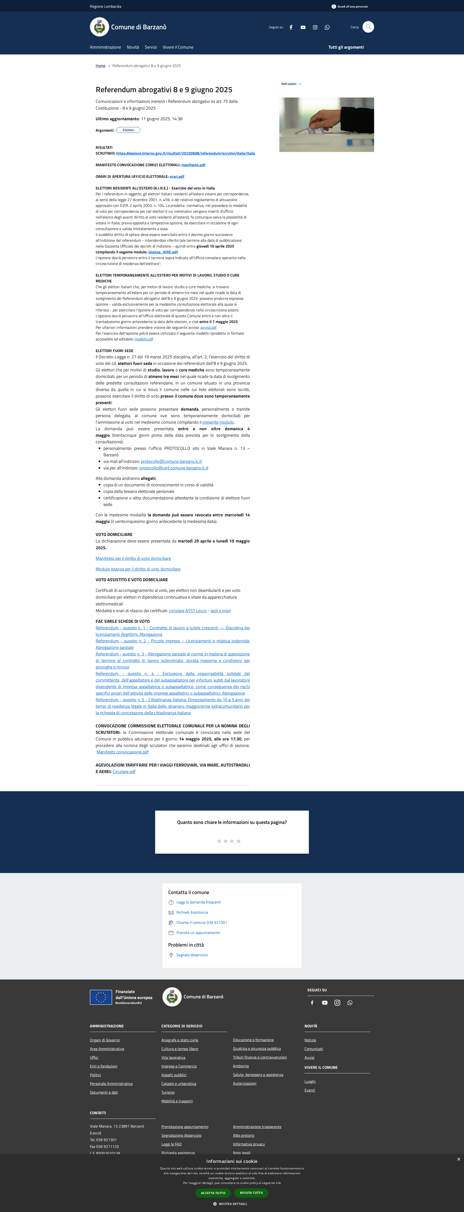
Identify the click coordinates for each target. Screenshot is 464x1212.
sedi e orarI (220, 610)
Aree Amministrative (107, 1049)
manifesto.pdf (193, 165)
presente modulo (218, 422)
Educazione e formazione (253, 1040)
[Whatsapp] (325, 26)
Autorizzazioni (244, 1083)
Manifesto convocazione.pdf (123, 752)
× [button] (458, 1159)
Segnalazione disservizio (181, 1135)
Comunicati (313, 1049)
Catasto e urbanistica (178, 1083)
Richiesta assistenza (178, 1153)
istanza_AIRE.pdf (163, 252)
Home (100, 65)
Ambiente (241, 1066)
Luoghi (310, 1081)
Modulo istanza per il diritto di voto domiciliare (138, 569)
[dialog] (232, 1183)
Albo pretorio (243, 1135)
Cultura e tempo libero (179, 1049)
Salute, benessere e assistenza (258, 1074)
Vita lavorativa (173, 1057)
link (278, 1183)
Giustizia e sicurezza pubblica (257, 1048)
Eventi (309, 1090)
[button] (232, 1203)
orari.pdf (177, 176)
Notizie (310, 1040)
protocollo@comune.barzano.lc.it (171, 461)
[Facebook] (289, 26)
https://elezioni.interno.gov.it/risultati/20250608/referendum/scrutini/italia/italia (185, 153)
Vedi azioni (289, 83)
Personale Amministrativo (111, 1083)
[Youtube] (301, 26)
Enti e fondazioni (103, 1066)
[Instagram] (313, 26)
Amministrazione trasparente (257, 1126)
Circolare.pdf (124, 771)
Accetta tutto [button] (213, 1193)
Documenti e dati (104, 1092)
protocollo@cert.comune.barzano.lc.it (173, 468)
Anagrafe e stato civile (179, 1040)
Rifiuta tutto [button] (251, 1193)
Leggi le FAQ (171, 1144)
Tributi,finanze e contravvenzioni (260, 1057)
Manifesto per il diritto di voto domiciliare (133, 558)
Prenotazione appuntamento (184, 1126)
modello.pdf (144, 339)
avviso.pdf (208, 327)
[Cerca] (368, 27)
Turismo (167, 1092)
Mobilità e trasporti (177, 1101)
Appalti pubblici (174, 1075)
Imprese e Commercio (179, 1066)
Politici (95, 1075)
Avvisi (309, 1057)
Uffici (94, 1057)
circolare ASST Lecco (188, 610)
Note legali (242, 1153)
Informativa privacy (249, 1144)
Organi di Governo (105, 1040)
